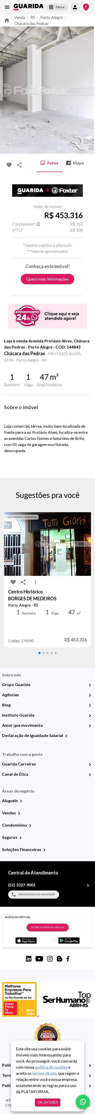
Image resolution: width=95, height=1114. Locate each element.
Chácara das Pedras (31, 23)
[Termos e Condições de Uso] (90, 1076)
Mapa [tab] (78, 162)
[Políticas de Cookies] (90, 1086)
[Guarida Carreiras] (90, 764)
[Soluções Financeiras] (44, 850)
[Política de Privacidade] (90, 1066)
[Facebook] (67, 959)
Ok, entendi (47, 1102)
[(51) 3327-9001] (88, 885)
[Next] (87, 90)
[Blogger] (59, 959)
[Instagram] (50, 959)
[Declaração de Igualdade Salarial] (66, 736)
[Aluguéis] (21, 801)
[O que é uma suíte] (38, 224)
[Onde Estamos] (86, 7)
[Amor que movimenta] (90, 726)
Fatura (60, 7)
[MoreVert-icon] (35, 582)
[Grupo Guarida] (90, 685)
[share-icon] (19, 165)
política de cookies (51, 1067)
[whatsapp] (83, 1102)
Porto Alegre (51, 17)
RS (32, 17)
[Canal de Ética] (90, 775)
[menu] (7, 7)
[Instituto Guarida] (90, 716)
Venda (19, 17)
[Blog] (90, 705)
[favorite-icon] (9, 165)
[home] (28, 7)
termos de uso (44, 1073)
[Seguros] (20, 838)
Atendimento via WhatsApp (36, 894)
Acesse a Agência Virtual (48, 927)
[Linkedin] (28, 959)
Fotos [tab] (52, 162)
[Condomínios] (30, 826)
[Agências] (90, 695)
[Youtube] (39, 959)
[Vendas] (19, 813)
